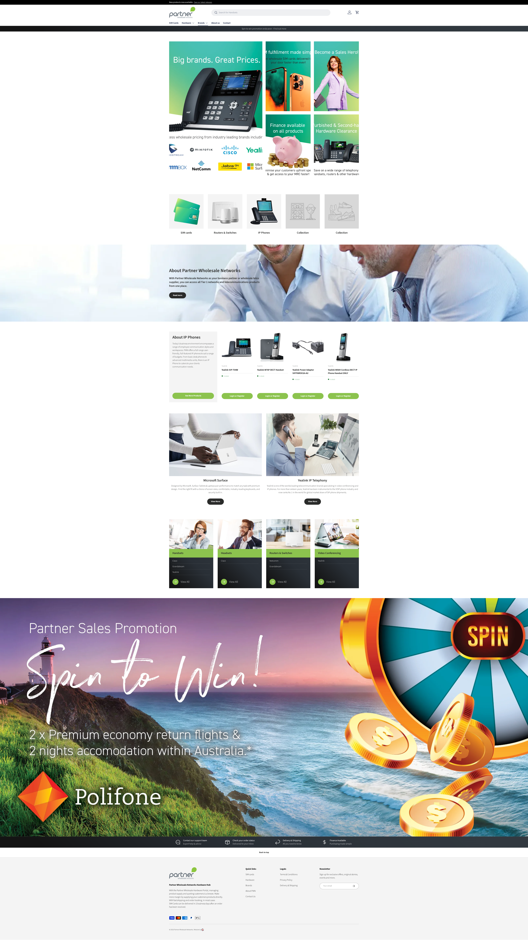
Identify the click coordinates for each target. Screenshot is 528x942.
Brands (201, 22)
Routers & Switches (225, 233)
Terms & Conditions (288, 874)
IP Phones (264, 233)
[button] (357, 12)
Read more (177, 295)
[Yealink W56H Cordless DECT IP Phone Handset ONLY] (343, 347)
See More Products (193, 395)
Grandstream (178, 566)
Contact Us (250, 896)
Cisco (174, 560)
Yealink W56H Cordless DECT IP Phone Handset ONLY (342, 371)
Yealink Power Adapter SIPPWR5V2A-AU (303, 371)
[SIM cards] (186, 211)
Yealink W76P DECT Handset (270, 369)
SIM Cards (173, 22)
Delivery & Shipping (289, 885)
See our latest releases (203, 2)
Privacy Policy (286, 879)
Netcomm (274, 560)
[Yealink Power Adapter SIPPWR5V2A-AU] (308, 347)
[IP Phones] (264, 211)
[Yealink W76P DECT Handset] (272, 347)
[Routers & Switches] (225, 211)
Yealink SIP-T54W (230, 369)
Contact (226, 22)
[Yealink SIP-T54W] (237, 347)
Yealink (175, 572)
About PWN (251, 890)
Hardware (186, 22)
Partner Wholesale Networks (183, 930)
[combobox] (271, 12)
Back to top (264, 852)
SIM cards (186, 233)
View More (215, 501)
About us (215, 22)
